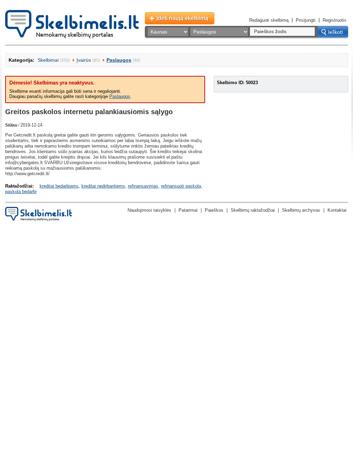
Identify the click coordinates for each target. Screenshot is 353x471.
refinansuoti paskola (181, 186)
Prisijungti (305, 20)
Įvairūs (84, 60)
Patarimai (188, 210)
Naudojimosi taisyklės (149, 210)
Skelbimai (48, 60)
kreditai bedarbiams (59, 186)
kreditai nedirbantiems (103, 186)
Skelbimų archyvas (301, 210)
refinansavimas (143, 186)
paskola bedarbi (21, 191)
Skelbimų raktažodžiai (253, 210)
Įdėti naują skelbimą (182, 18)
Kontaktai (336, 210)
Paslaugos (119, 60)
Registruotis (334, 20)
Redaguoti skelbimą (269, 20)
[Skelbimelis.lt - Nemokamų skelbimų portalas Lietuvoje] (72, 24)
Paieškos (214, 210)
